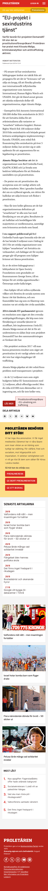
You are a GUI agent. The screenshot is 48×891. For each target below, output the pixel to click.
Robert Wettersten (11, 60)
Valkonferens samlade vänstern (23, 802)
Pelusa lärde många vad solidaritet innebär (16, 548)
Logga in (34, 3)
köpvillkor (24, 872)
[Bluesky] (27, 416)
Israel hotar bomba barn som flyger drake (17, 526)
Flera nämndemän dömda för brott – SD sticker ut (18, 537)
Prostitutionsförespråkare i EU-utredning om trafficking (30, 402)
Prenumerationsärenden (13, 869)
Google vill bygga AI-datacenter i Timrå (15, 591)
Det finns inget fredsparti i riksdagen (20, 811)
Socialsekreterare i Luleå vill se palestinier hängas (23, 788)
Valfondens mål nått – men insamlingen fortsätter (18, 515)
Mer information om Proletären (16, 874)
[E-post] (33, 416)
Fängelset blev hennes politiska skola (16, 559)
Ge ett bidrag (15, 488)
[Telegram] (21, 416)
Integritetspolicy (10, 872)
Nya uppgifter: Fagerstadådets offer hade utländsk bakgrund (22, 780)
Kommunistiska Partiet (29, 846)
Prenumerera (38, 10)
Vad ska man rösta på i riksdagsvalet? (19, 795)
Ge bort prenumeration (21, 480)
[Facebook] (5, 416)
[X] (10, 416)
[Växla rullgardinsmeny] (43, 3)
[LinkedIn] (16, 416)
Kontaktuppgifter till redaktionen (17, 867)
